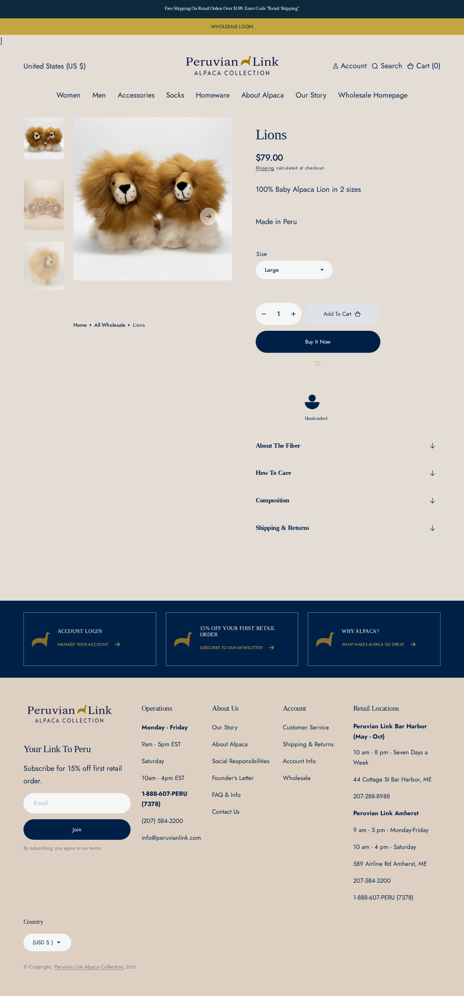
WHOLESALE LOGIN (232, 26)
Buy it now (318, 342)
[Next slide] (390, 9)
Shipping (265, 168)
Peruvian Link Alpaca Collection (88, 966)
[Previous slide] (74, 9)
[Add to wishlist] (318, 363)
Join (77, 829)
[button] (424, 66)
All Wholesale (109, 325)
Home (80, 325)
